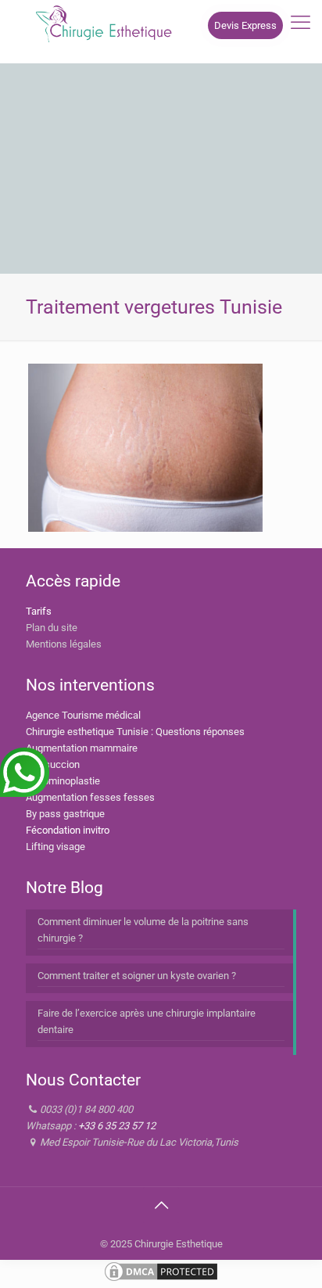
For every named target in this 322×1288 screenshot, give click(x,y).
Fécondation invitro (67, 830)
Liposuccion (53, 764)
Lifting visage (55, 846)
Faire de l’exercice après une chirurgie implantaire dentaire (147, 1021)
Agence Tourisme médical (83, 715)
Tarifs (39, 611)
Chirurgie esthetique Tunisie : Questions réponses (135, 731)
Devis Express (245, 25)
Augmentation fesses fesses (90, 797)
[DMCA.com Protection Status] (161, 1280)
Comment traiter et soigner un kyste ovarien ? (137, 975)
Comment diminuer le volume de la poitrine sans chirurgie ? (143, 930)
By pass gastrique (65, 814)
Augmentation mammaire (82, 748)
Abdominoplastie (63, 781)
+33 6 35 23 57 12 (117, 1126)
